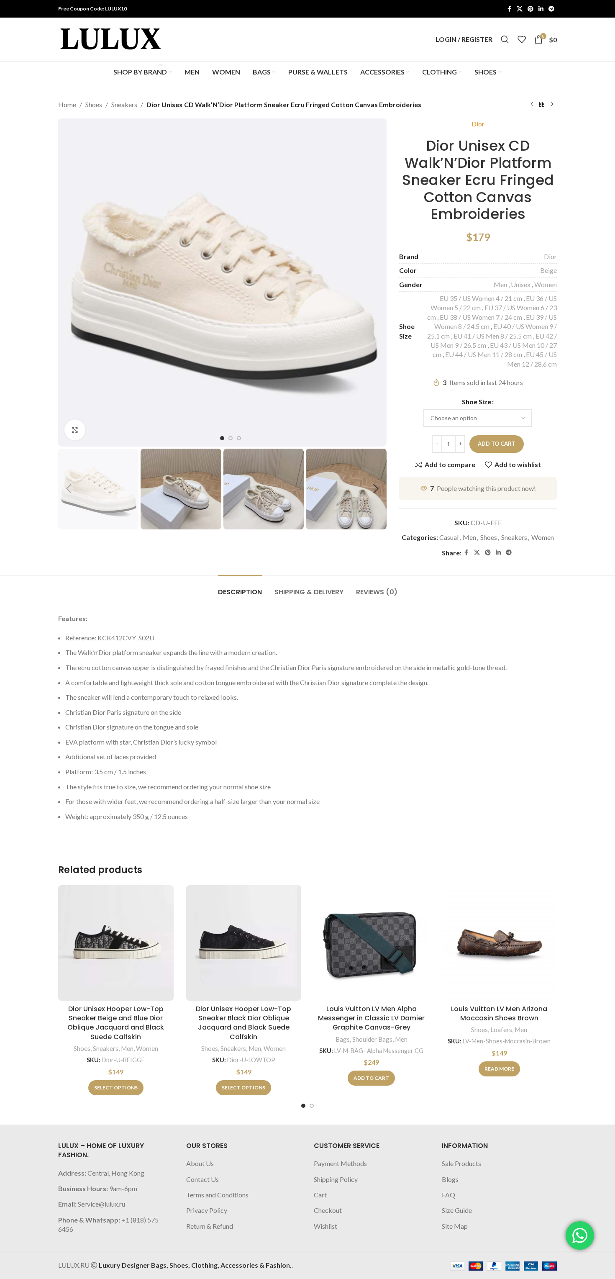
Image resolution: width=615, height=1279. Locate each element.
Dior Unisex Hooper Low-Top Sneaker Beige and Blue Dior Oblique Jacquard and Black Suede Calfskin (115, 1023)
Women (545, 284)
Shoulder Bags (372, 1039)
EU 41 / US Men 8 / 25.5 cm (493, 336)
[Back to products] (542, 105)
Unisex (520, 284)
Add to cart (496, 443)
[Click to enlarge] (74, 429)
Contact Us (202, 1179)
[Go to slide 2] (312, 1106)
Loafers (501, 1029)
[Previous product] (532, 105)
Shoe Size (476, 402)
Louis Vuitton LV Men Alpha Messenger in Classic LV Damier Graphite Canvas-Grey (371, 1018)
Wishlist (325, 1226)
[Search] (505, 39)
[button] (68, 488)
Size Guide (457, 1210)
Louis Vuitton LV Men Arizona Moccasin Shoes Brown (499, 1013)
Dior (478, 124)
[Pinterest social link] (530, 9)
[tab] (240, 588)
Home (67, 104)
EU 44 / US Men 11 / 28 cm (483, 354)
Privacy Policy (206, 1210)
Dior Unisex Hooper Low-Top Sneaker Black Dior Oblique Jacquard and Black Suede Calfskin (243, 1023)
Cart (320, 1195)
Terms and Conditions (217, 1195)
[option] (222, 438)
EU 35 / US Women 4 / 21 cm (481, 298)
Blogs (450, 1179)
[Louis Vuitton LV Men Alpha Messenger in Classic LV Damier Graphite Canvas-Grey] (371, 943)
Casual (449, 537)
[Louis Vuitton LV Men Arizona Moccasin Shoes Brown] (499, 943)
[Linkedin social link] (541, 9)
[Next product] (552, 105)
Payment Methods (340, 1163)
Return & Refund (209, 1226)
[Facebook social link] (509, 9)
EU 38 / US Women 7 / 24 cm (481, 317)
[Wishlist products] (521, 39)
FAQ (448, 1195)
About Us (200, 1163)
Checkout (328, 1210)
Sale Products (461, 1163)
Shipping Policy (336, 1179)
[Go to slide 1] (303, 1106)
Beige (548, 270)
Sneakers (124, 104)
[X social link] (519, 9)
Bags (343, 1039)
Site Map (455, 1226)
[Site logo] (110, 38)
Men (500, 284)
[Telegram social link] (551, 9)
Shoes (93, 104)
